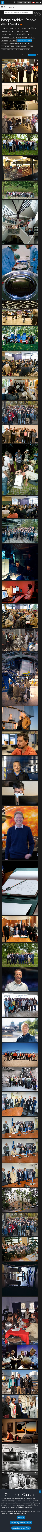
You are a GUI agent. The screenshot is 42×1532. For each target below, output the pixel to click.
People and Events (25, 40)
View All (5, 28)
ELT (13, 31)
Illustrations (21, 37)
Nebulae (5, 40)
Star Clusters (21, 46)
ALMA (24, 28)
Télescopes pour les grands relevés (15, 49)
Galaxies (28, 34)
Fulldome (19, 34)
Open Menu (8, 7)
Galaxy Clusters (8, 37)
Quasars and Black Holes (20, 43)
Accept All (21, 1517)
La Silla (31, 37)
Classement (31, 55)
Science (19, 2)
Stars (31, 46)
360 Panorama (15, 28)
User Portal (27, 2)
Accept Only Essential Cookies (21, 1523)
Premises (5, 43)
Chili (34, 28)
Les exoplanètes (8, 34)
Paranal (13, 40)
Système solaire (8, 46)
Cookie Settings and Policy (21, 1528)
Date (38, 55)
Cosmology (6, 31)
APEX (29, 28)
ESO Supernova (22, 31)
